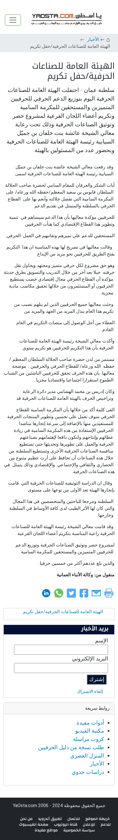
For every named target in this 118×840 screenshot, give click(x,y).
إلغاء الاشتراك (90, 691)
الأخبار (93, 39)
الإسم (101, 640)
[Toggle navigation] (13, 20)
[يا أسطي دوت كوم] (66, 20)
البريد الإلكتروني (90, 658)
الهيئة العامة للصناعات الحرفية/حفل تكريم (63, 611)
